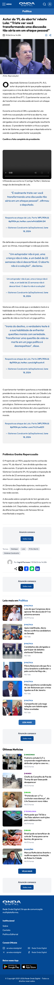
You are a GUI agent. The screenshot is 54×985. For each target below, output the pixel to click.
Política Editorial (10, 934)
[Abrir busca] (44, 4)
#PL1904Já (43, 217)
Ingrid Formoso (23, 562)
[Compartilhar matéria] (50, 35)
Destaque (14, 549)
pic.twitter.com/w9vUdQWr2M (31, 221)
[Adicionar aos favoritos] (46, 35)
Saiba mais (27, 539)
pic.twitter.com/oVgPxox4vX (31, 362)
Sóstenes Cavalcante (11, 553)
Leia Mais (27, 722)
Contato (6, 930)
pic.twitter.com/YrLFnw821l (31, 427)
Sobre (5, 926)
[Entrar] (50, 4)
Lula (23, 549)
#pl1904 (12, 221)
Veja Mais (27, 871)
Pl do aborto (33, 549)
